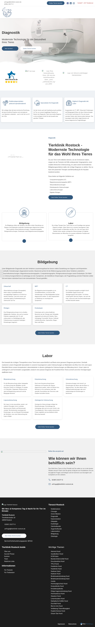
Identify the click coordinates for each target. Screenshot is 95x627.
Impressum (61, 624)
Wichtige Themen (56, 547)
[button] (92, 12)
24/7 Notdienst (88, 3)
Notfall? (80, 3)
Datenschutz (72, 624)
